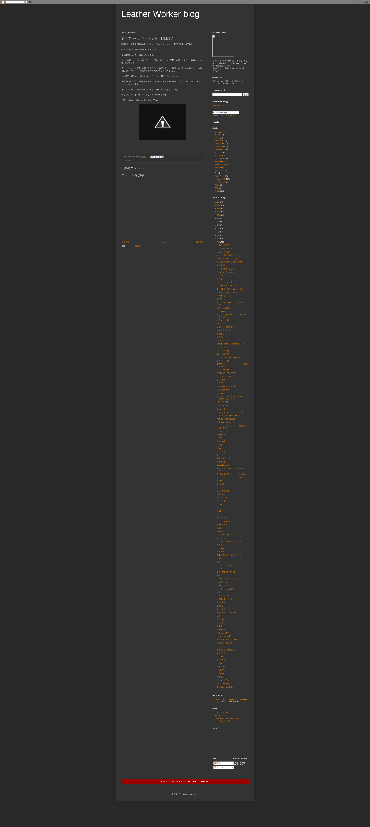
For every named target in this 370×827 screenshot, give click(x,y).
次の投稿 (125, 242)
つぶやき (220, 623)
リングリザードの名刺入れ (227, 286)
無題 (218, 592)
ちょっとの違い (223, 633)
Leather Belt (219, 144)
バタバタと (221, 448)
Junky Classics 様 (222, 721)
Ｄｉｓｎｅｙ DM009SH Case (228, 416)
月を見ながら (222, 383)
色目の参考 (221, 441)
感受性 (219, 528)
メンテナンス (220, 182)
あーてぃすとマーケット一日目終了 (231, 477)
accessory (219, 132)
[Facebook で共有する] (160, 157)
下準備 (219, 481)
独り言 (217, 191)
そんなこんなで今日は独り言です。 (231, 262)
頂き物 (219, 438)
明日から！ (221, 409)
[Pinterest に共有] (162, 157)
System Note (220, 170)
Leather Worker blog (160, 14)
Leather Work (220, 147)
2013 (217, 202)
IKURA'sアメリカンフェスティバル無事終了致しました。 (232, 365)
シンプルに (221, 660)
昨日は (219, 504)
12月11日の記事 (223, 308)
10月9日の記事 (223, 402)
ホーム (162, 242)
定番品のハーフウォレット (227, 640)
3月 (218, 239)
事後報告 (220, 531)
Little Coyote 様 (221, 712)
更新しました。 (223, 498)
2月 (218, 242)
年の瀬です (221, 296)
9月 (218, 218)
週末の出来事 (222, 525)
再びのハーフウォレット (226, 272)
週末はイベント (223, 435)
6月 (218, 229)
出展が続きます (223, 390)
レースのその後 (223, 535)
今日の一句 (221, 279)
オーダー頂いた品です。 (226, 589)
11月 (219, 212)
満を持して (221, 629)
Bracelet (218, 135)
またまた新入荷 (223, 491)
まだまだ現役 (222, 380)
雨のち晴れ (221, 619)
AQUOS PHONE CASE (226, 419)
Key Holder (221, 511)
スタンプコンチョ (224, 330)
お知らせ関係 (220, 179)
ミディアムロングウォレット (228, 572)
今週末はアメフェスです (226, 373)
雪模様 (219, 626)
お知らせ (220, 393)
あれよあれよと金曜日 (225, 687)
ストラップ (221, 501)
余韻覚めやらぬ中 (224, 422)
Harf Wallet (219, 141)
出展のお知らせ (223, 494)
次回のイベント (223, 340)
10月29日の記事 (223, 354)
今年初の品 (221, 667)
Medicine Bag (220, 156)
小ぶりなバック (223, 582)
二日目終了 (221, 311)
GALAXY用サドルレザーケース (229, 555)
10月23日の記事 (223, 370)
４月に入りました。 (224, 585)
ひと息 (219, 646)
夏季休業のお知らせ (224, 458)
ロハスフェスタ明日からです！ (229, 357)
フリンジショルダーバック (227, 656)
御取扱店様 (221, 265)
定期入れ (220, 276)
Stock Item (219, 167)
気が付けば (221, 462)
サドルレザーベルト (224, 565)
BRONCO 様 (219, 715)
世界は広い (221, 334)
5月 (218, 232)
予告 (218, 562)
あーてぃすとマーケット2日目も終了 (231, 474)
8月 (218, 222)
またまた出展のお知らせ (226, 387)
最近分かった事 (223, 320)
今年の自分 (221, 677)
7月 (218, 225)
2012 (217, 205)
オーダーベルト (223, 518)
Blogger (198, 794)
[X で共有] (157, 157)
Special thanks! (223, 465)
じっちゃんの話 (223, 252)
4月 (218, 235)
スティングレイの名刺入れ (227, 255)
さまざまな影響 (223, 596)
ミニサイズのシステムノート (228, 579)
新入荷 (219, 299)
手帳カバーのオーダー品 (226, 612)
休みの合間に (222, 558)
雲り (218, 514)
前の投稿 (199, 242)
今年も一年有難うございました (229, 292)
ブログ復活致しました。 (226, 269)
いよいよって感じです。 (226, 327)
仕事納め (220, 673)
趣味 (216, 188)
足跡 (218, 616)
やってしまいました (224, 609)
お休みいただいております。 (228, 259)
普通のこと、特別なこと (226, 650)
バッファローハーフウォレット (229, 541)
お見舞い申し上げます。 (226, 599)
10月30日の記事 (223, 351)
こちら (215, 84)
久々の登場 (221, 602)
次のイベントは (223, 361)
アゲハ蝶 (220, 552)
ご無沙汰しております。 (226, 643)
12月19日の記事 (223, 684)
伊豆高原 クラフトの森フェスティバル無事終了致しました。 (232, 398)
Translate (231, 115)
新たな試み (221, 484)
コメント (219, 767)
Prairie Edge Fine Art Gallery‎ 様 (227, 718)
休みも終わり (222, 452)
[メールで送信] (151, 157)
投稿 (218, 763)
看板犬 (217, 185)
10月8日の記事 (223, 405)
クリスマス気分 (223, 680)
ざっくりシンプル (224, 376)
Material (218, 153)
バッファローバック (224, 282)
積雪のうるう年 (223, 245)
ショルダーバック (224, 431)
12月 (219, 208)
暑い (218, 455)
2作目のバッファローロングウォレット (232, 412)
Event (130, 160)
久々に (219, 445)
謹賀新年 (220, 670)
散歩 (218, 575)
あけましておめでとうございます (230, 289)
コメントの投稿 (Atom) (135, 246)
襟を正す (220, 337)
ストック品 (221, 538)
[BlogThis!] (154, 157)
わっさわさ (221, 548)
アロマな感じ (222, 653)
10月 (219, 215)
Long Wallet (219, 150)
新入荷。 (220, 545)
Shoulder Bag (220, 161)
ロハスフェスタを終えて (226, 347)
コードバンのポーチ (224, 248)
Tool (216, 173)
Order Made (219, 158)
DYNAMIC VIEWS (219, 106)
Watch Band (219, 176)
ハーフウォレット (224, 521)
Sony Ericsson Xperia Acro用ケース (231, 344)
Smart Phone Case (222, 164)
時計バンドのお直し (224, 636)
